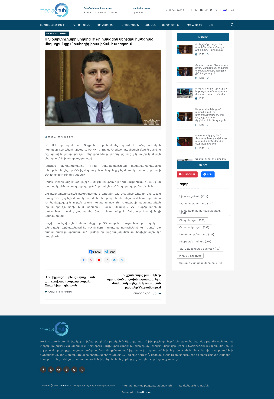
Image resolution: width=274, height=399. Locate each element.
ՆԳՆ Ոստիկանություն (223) (196, 234)
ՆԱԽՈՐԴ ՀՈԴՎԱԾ (60, 291)
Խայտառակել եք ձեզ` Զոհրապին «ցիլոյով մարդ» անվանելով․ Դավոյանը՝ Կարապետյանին (211, 139)
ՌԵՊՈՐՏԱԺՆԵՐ (171, 25)
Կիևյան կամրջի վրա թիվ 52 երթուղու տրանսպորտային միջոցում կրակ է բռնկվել (211, 91)
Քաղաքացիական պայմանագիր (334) (200, 212)
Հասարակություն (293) (194, 227)
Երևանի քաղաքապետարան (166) (201, 263)
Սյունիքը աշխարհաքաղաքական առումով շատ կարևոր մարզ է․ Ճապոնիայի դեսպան (70, 281)
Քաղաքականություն (53, 25)
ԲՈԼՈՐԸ (203, 165)
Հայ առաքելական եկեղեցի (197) (200, 248)
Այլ (211, 25)
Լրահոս (203, 37)
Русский (230, 10)
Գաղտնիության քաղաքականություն (147, 385)
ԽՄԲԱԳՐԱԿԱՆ (81, 25)
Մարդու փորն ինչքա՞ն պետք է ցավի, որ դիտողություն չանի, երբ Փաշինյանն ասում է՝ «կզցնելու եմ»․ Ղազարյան (210, 115)
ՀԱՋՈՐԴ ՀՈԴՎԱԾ (145, 293)
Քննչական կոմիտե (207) (195, 241)
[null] (95, 251)
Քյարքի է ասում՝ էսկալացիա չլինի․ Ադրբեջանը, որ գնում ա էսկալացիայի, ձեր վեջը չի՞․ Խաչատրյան (212, 69)
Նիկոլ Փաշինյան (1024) (193, 196)
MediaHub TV (194, 25)
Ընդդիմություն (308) (192, 220)
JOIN (209, 174)
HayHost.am (144, 392)
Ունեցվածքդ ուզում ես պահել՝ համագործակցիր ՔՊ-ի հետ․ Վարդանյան (210, 47)
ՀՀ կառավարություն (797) (196, 203)
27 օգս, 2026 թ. (177, 10)
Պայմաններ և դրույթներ (194, 385)
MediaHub (64, 385)
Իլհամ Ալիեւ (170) (190, 255)
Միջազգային (130, 25)
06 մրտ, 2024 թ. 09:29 (60, 137)
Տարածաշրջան (106, 25)
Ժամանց (150, 25)
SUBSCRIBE (189, 174)
